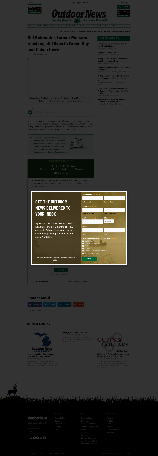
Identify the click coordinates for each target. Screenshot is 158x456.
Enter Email (86, 202)
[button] (124, 193)
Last (105, 234)
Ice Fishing (89, 241)
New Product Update (92, 253)
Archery (87, 246)
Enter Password (88, 214)
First (84, 234)
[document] (79, 228)
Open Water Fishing (92, 243)
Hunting (87, 248)
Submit (90, 259)
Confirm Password (110, 214)
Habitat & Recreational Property (96, 251)
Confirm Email (109, 202)
